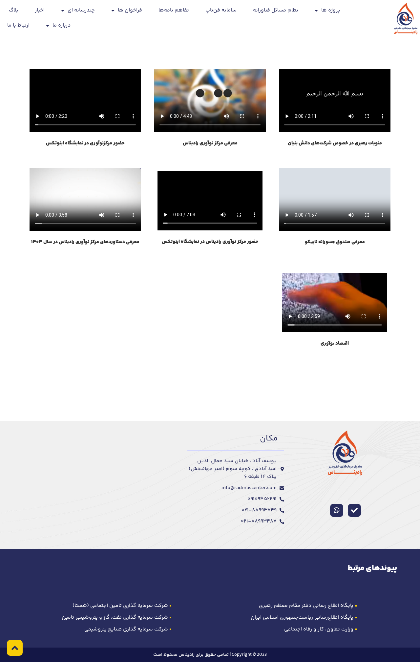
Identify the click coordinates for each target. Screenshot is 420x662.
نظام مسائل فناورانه (275, 10)
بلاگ (13, 10)
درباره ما (61, 25)
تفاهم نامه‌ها (173, 10)
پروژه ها (330, 10)
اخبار (40, 10)
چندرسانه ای (81, 10)
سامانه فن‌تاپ (221, 10)
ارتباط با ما (18, 25)
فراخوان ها (130, 10)
